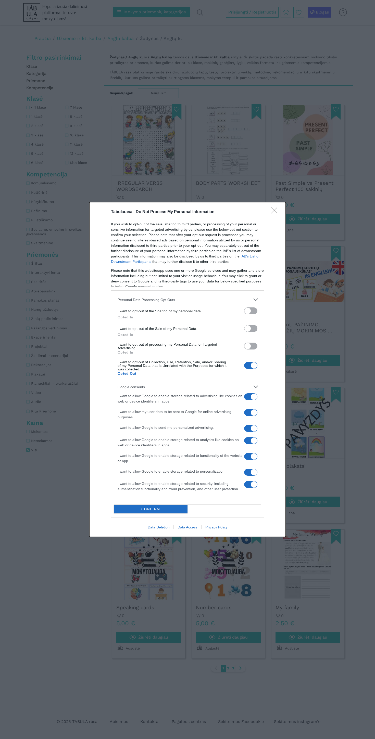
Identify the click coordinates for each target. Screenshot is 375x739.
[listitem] (187, 299)
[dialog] (187, 369)
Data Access (187, 527)
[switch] (250, 310)
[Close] (276, 212)
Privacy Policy (216, 527)
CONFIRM (150, 509)
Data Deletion (159, 527)
